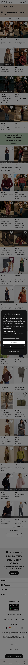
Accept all (14, 342)
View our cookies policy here (11, 338)
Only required (14, 346)
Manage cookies (14, 351)
